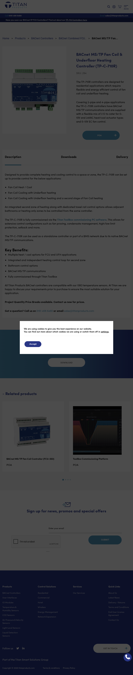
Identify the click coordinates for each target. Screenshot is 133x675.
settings (105, 331)
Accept (32, 344)
